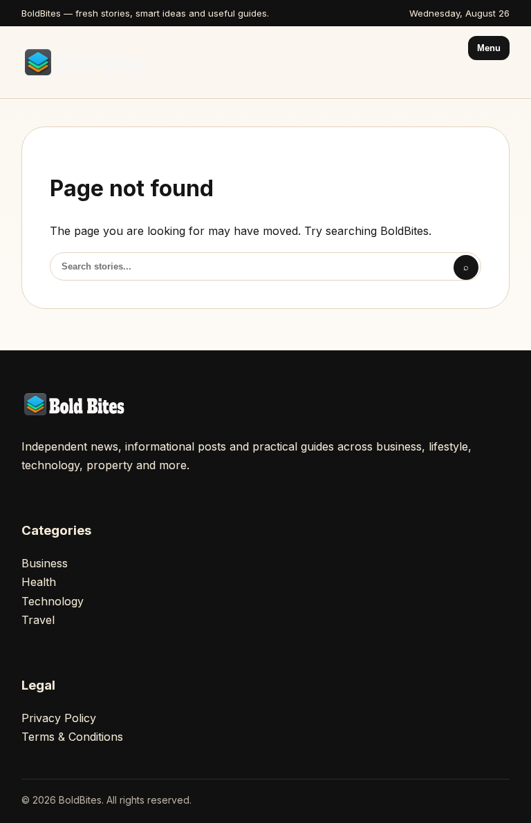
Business (44, 563)
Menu (489, 48)
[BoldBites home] (87, 62)
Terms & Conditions (72, 737)
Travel (38, 620)
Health (38, 582)
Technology (52, 601)
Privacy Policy (58, 718)
